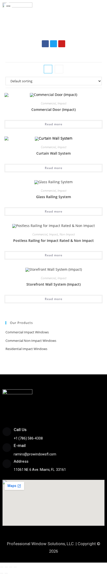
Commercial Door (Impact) (53, 109)
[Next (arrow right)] (6, 573)
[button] (53, 30)
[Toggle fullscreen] (6, 567)
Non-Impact (67, 234)
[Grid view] (48, 69)
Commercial (48, 103)
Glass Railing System (53, 196)
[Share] (10, 567)
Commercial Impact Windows (27, 332)
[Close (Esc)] (15, 567)
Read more (53, 124)
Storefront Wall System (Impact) (53, 284)
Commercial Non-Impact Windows (30, 340)
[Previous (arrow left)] (1, 573)
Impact (61, 103)
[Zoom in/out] (1, 567)
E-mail (20, 445)
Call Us (20, 429)
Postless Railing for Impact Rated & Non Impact (53, 240)
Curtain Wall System (53, 153)
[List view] (59, 69)
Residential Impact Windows (26, 349)
